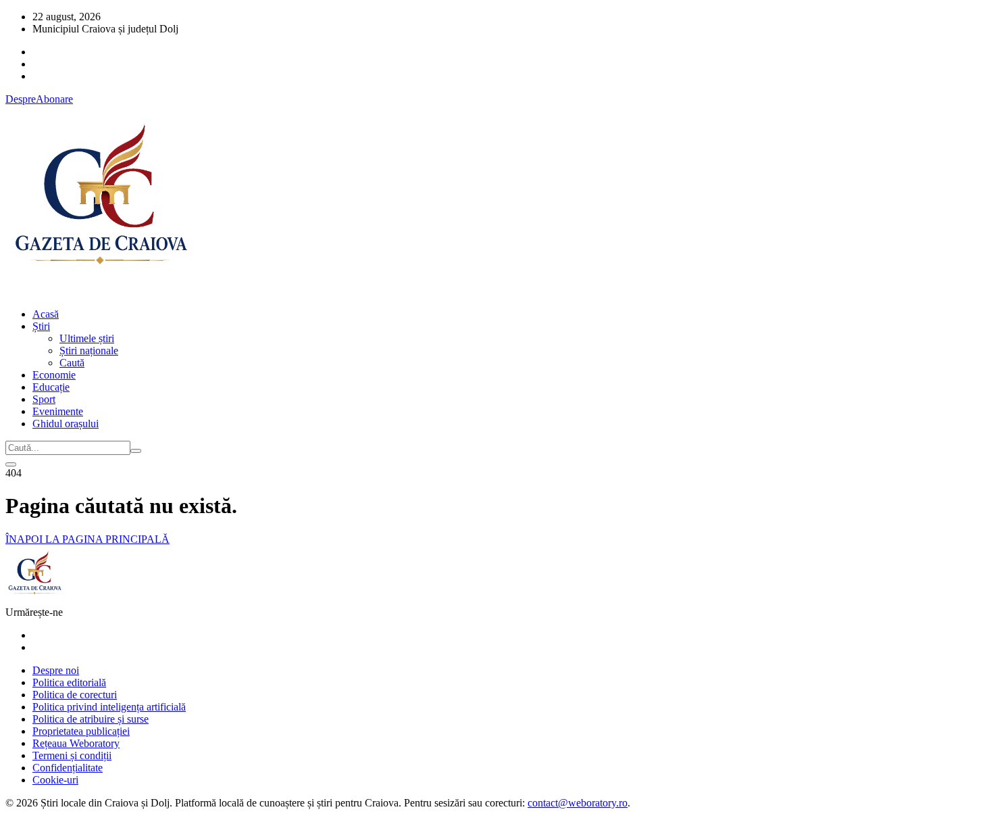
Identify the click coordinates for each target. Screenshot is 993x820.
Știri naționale (88, 350)
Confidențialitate (67, 767)
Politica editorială (69, 682)
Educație (51, 387)
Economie (54, 375)
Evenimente (57, 411)
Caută (71, 362)
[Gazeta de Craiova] (100, 291)
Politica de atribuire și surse (90, 719)
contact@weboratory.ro (578, 803)
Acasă (45, 314)
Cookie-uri (55, 780)
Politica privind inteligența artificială (109, 707)
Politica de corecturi (74, 694)
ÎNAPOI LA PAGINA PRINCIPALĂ (87, 539)
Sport (43, 399)
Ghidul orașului (65, 423)
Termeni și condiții (71, 755)
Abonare (54, 99)
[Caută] (135, 451)
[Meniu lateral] (10, 464)
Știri (41, 326)
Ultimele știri (86, 338)
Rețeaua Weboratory (76, 743)
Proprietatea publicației (81, 731)
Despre (20, 99)
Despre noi (55, 670)
